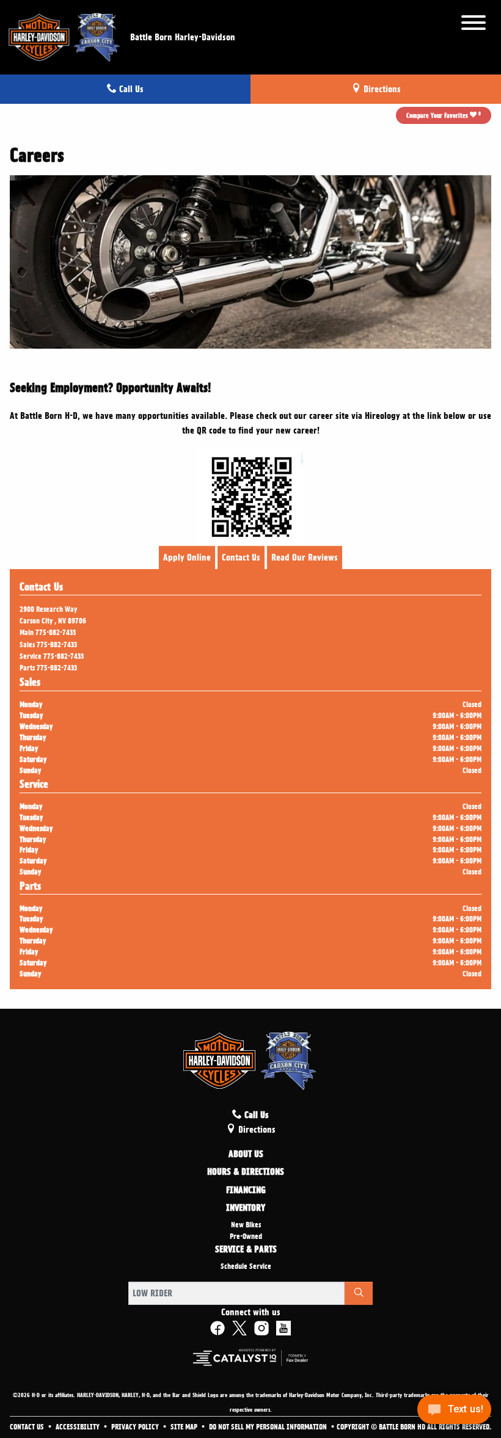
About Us (246, 1154)
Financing (246, 1190)
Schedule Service (246, 1266)
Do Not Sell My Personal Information (269, 1427)
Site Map (184, 1427)
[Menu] (473, 24)
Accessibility (78, 1427)
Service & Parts (246, 1249)
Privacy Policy (136, 1427)
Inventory (245, 1208)
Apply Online (187, 557)
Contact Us (241, 557)
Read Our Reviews (304, 557)
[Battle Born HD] (65, 35)
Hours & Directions (245, 1172)
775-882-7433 (55, 632)
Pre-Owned (246, 1236)
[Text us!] (454, 1412)
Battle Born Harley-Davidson (182, 37)
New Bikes (246, 1225)
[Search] (359, 1293)
